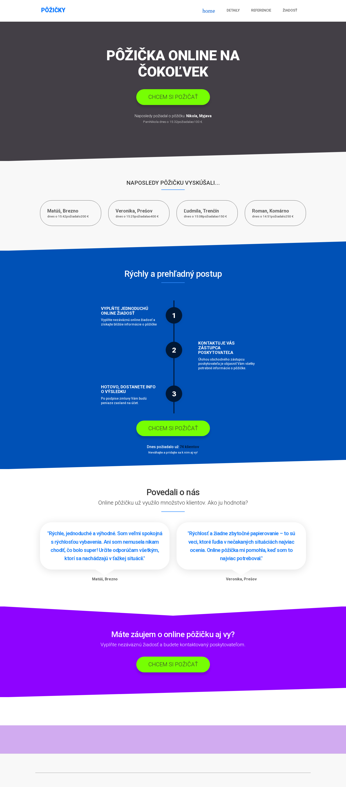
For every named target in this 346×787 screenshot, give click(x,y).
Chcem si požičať (173, 97)
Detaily (233, 10)
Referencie (261, 10)
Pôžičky (53, 10)
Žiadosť (290, 10)
